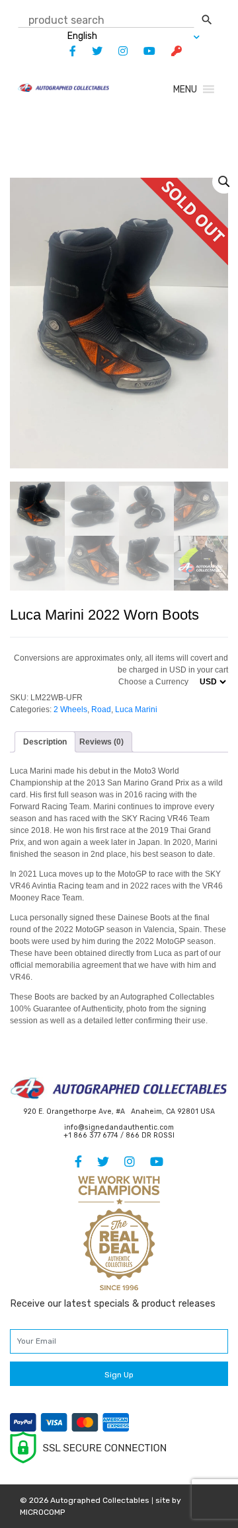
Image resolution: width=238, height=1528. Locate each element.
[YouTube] (142, 51)
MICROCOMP (42, 1512)
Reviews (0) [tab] (101, 741)
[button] (185, 89)
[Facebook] (66, 51)
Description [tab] (45, 741)
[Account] (170, 51)
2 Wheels (70, 709)
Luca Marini (136, 709)
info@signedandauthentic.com (119, 1127)
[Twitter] (90, 51)
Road (101, 709)
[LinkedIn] (116, 51)
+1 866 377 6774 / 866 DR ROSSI (119, 1135)
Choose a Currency (153, 681)
